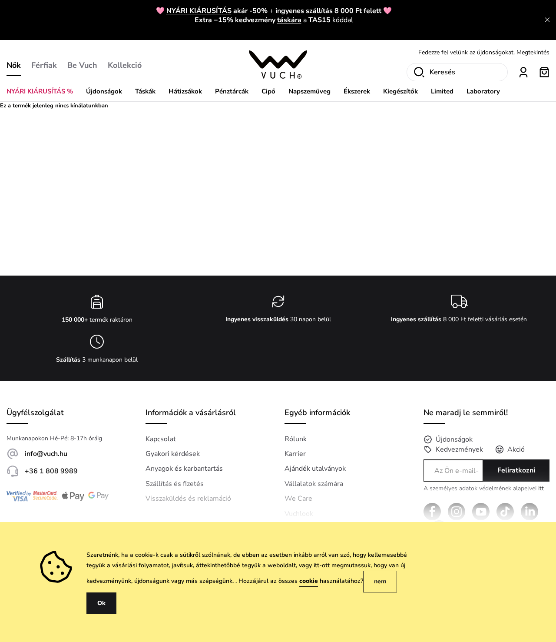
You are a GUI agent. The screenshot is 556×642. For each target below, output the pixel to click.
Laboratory (483, 91)
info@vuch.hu (46, 454)
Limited (442, 91)
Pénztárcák (231, 91)
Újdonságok (104, 91)
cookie (308, 581)
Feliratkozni (516, 470)
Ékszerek (357, 91)
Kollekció (125, 65)
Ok (101, 603)
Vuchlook (299, 514)
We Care (298, 498)
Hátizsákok (185, 91)
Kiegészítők (400, 91)
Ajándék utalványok (315, 468)
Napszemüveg (309, 91)
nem (380, 581)
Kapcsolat (161, 439)
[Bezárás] (547, 20)
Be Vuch (82, 65)
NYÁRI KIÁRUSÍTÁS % (40, 91)
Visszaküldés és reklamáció (188, 498)
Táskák (145, 91)
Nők (14, 65)
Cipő (268, 91)
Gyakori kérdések (173, 454)
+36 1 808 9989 (51, 471)
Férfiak (44, 65)
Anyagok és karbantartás (184, 468)
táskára (289, 20)
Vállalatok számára (314, 484)
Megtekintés (532, 52)
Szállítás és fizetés (175, 484)
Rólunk (296, 439)
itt (541, 488)
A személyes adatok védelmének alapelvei (484, 488)
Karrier (295, 454)
